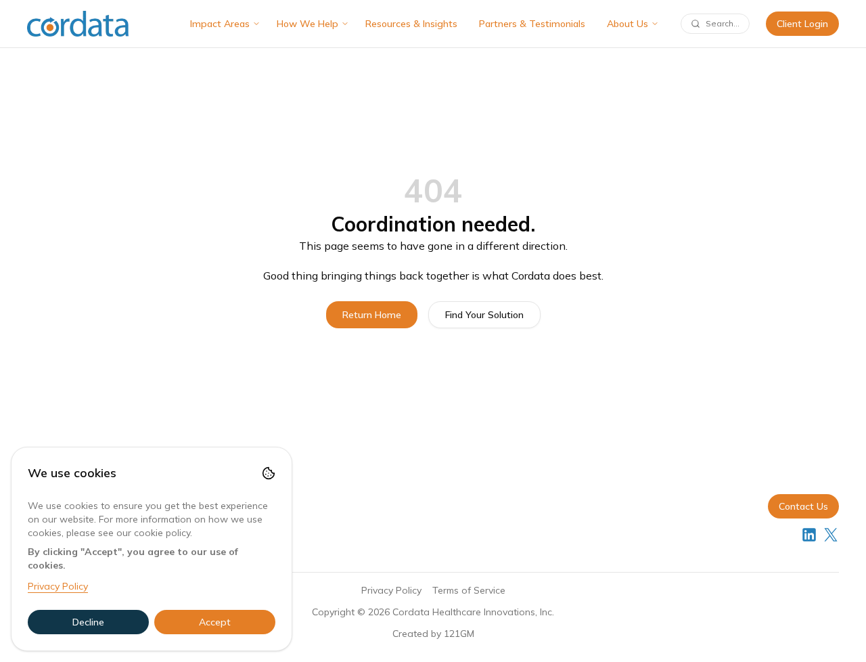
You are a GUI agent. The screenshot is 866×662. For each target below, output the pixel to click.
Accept (215, 622)
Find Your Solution (484, 315)
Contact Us (803, 506)
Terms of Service (468, 590)
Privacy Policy (391, 590)
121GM (459, 633)
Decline (88, 622)
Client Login (802, 24)
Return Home (371, 315)
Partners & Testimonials (532, 24)
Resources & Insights (411, 24)
